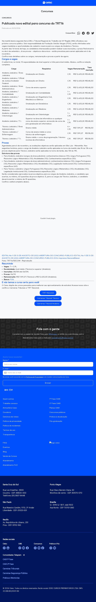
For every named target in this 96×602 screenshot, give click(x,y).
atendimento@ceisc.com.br (62, 338)
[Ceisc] (4, 548)
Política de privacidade (12, 421)
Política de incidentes (11, 426)
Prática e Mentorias (11, 578)
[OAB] (19, 548)
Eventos (6, 447)
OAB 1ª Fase (8, 559)
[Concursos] (35, 548)
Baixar (77, 258)
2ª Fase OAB (54, 403)
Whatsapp (53, 334)
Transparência (9, 434)
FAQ (5, 443)
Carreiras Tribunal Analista (48, 304)
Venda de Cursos (10, 456)
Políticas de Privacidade (34, 377)
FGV (12, 279)
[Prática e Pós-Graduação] (50, 548)
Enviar (48, 383)
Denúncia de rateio (10, 417)
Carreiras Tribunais (11, 569)
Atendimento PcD (10, 465)
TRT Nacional (48, 293)
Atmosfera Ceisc (10, 408)
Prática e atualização (58, 417)
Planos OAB (54, 408)
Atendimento (8, 461)
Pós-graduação (55, 421)
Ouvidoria (7, 412)
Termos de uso (9, 430)
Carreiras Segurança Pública (15, 573)
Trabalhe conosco (10, 403)
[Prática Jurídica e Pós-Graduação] (54, 548)
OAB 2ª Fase (8, 564)
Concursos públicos (57, 412)
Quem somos (8, 399)
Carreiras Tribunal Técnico (48, 298)
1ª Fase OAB (54, 399)
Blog (5, 452)
